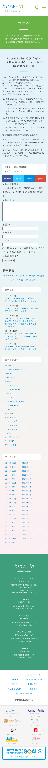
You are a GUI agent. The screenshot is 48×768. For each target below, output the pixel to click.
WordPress (10, 417)
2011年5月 (10, 526)
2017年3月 (10, 467)
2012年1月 (10, 514)
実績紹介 (14, 679)
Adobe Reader (15, 369)
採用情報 (34, 689)
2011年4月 (27, 526)
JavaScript (10, 377)
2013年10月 (10, 482)
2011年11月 (27, 514)
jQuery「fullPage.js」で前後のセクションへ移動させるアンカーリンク (21, 299)
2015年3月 (10, 475)
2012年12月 (10, 498)
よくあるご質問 (14, 689)
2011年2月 (27, 530)
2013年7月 (27, 486)
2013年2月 (10, 494)
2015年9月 (27, 471)
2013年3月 (27, 490)
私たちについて (34, 674)
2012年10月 (10, 502)
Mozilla (8, 381)
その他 (8, 433)
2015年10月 (10, 471)
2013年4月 (10, 490)
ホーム (14, 674)
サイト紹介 (10, 441)
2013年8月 (10, 486)
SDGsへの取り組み (33, 679)
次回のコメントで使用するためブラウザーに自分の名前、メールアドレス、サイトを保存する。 (23, 252)
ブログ (14, 684)
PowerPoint (19, 171)
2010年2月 (10, 542)
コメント (8, 199)
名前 (6, 224)
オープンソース (12, 437)
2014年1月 (27, 478)
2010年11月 (10, 538)
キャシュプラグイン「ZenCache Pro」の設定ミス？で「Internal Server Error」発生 (21, 336)
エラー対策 (12, 421)
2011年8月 (10, 522)
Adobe (8, 365)
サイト (5, 240)
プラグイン (12, 429)
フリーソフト (11, 445)
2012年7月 (10, 506)
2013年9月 (27, 482)
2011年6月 (27, 522)
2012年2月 (27, 510)
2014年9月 (10, 478)
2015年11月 (27, 467)
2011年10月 (10, 518)
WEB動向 (9, 413)
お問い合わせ (34, 684)
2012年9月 (27, 502)
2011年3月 (10, 530)
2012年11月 (27, 498)
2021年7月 (27, 463)
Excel (10, 397)
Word (10, 409)
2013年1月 (27, 494)
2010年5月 (27, 538)
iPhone (8, 373)
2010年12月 (27, 534)
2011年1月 (10, 534)
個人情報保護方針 (24, 693)
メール (7, 232)
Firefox (11, 385)
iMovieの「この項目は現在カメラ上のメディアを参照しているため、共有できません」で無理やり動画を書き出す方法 (21, 322)
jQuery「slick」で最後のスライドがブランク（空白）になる (21, 309)
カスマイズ (12, 425)
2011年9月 (27, 518)
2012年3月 (10, 510)
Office (8, 393)
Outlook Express (16, 401)
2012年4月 (27, 506)
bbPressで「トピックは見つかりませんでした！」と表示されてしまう (21, 347)
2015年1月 (27, 475)
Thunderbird (14, 389)
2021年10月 (10, 463)
